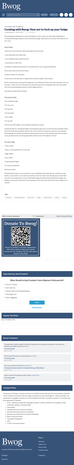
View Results (37, 307)
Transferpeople (9, 348)
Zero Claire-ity (10, 288)
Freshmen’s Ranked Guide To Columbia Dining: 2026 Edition (24, 368)
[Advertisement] (37, 207)
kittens (57, 197)
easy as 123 (31, 197)
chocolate (8, 197)
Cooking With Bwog (13, 26)
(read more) (25, 346)
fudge (38, 197)
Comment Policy (43, 450)
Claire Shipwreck (11, 294)
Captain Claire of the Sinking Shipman (17, 291)
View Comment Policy (64, 216)
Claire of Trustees (11, 284)
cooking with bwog (19, 197)
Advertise (41, 441)
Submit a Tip (54, 14)
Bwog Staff (9, 32)
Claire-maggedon (11, 297)
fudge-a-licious (48, 197)
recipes (64, 197)
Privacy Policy (42, 447)
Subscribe (44, 14)
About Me (4, 459)
